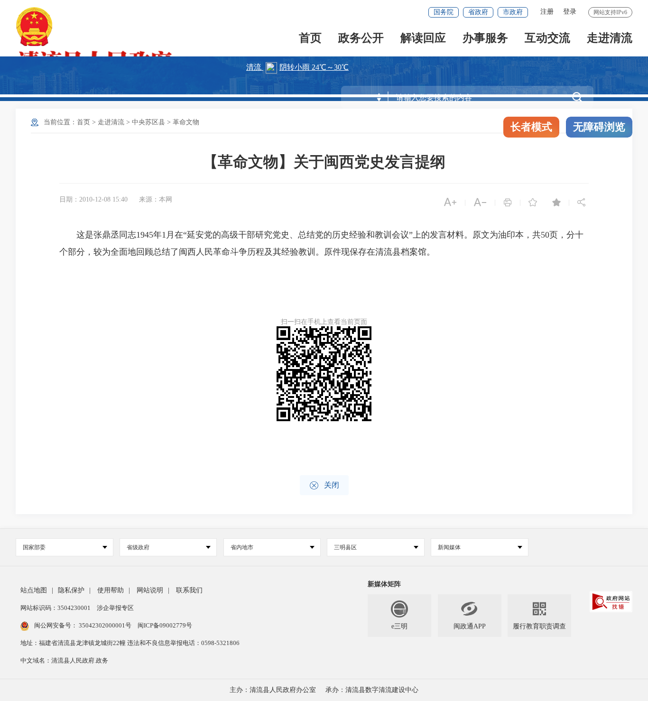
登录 (569, 11)
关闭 (324, 485)
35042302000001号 (105, 625)
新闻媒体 (449, 547)
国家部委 (34, 547)
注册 (547, 11)
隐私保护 (71, 590)
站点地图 (33, 590)
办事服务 (485, 38)
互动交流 (547, 38)
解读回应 (423, 38)
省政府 (478, 12)
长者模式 (531, 127)
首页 (310, 38)
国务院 (444, 12)
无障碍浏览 (599, 127)
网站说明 (150, 590)
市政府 (513, 12)
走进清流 (609, 38)
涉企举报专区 (115, 607)
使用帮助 (110, 590)
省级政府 (138, 547)
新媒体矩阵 (384, 584)
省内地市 (242, 547)
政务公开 (361, 38)
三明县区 (345, 547)
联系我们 (189, 590)
